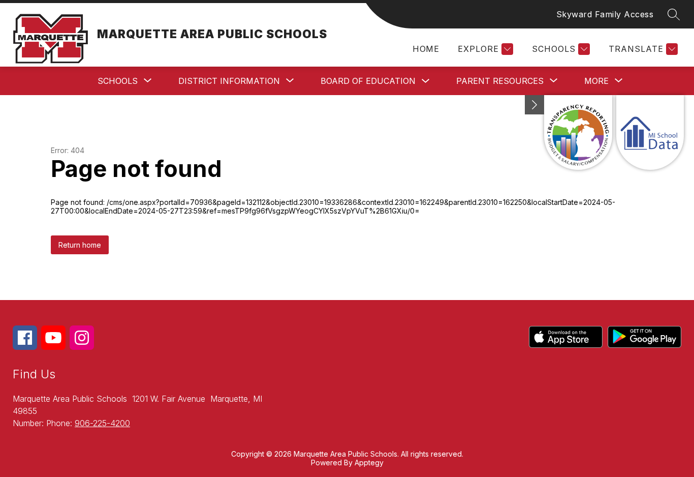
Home (426, 49)
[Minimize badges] (534, 104)
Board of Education (368, 81)
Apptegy (369, 462)
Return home (79, 245)
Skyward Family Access (605, 14)
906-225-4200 (102, 423)
